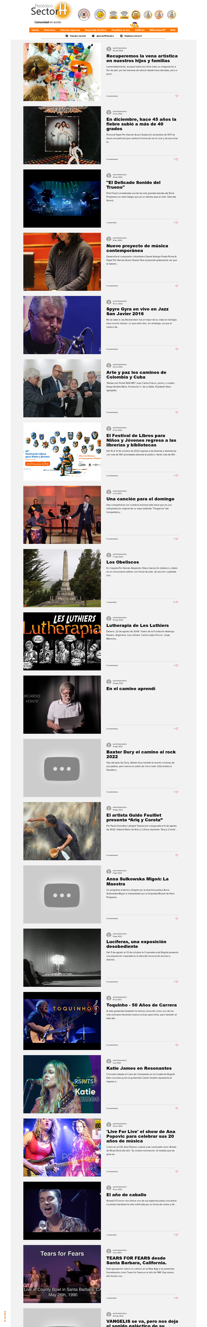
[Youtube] (121, 36)
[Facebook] (67, 36)
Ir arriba (4, 1316)
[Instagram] (93, 36)
